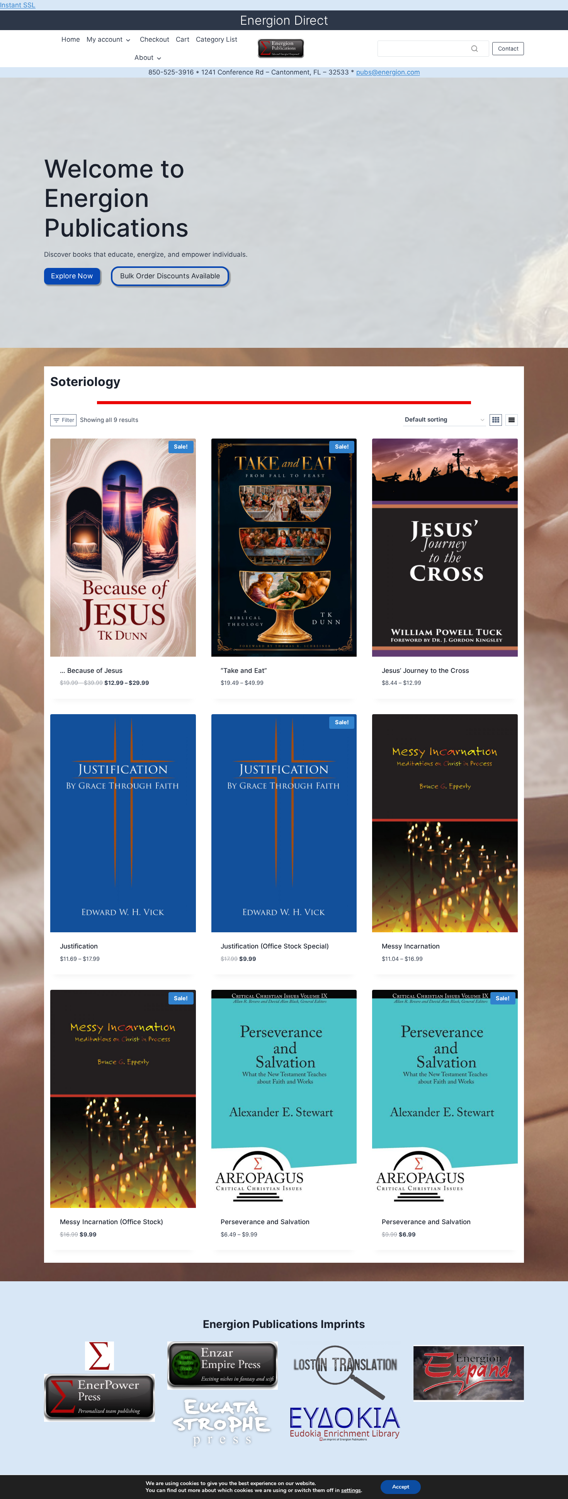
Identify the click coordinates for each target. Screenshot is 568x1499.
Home (70, 39)
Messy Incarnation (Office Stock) (111, 1222)
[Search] (474, 48)
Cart (182, 39)
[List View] (511, 420)
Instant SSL (18, 5)
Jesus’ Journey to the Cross (425, 670)
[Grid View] (496, 420)
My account (104, 39)
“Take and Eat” (244, 670)
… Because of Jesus (91, 670)
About (143, 57)
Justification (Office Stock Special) (275, 946)
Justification (79, 946)
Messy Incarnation (411, 946)
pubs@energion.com (388, 72)
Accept (400, 1487)
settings (351, 1490)
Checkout (154, 39)
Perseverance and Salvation (265, 1222)
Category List (216, 39)
